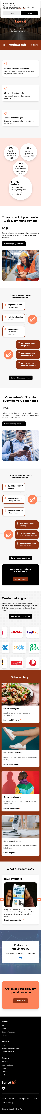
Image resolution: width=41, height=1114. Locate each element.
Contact (4, 1068)
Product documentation (10, 1048)
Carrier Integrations (9, 1032)
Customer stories (8, 1052)
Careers (4, 1072)
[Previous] (2, 899)
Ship (3, 1025)
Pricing (4, 1035)
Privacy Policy (22, 9)
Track (4, 1029)
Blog (3, 1045)
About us (5, 1062)
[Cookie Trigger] (15, 1103)
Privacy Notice (24, 1099)
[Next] (39, 899)
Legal (35, 1099)
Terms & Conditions (8, 1099)
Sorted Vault (6, 1103)
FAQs (3, 1075)
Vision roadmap (7, 1065)
